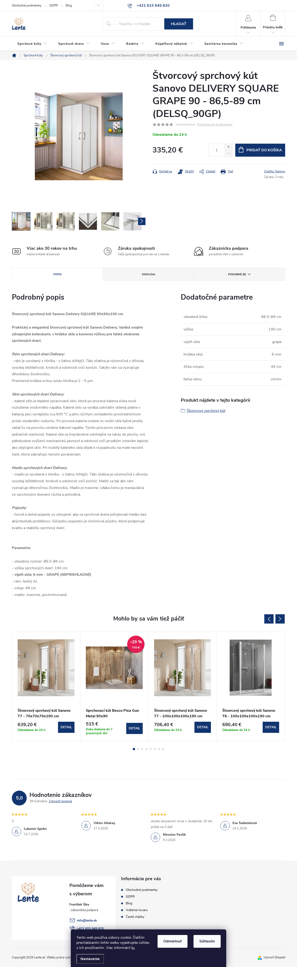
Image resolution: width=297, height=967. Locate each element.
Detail (66, 727)
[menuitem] (32, 44)
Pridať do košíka (264, 150)
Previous (269, 619)
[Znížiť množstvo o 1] (228, 153)
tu (133, 947)
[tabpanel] (46, 686)
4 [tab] (146, 749)
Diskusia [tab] (148, 274)
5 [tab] (150, 749)
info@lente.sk (87, 920)
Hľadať (178, 23)
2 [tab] (138, 749)
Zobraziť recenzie (60, 801)
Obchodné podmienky (27, 5)
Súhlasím (207, 941)
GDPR (53, 5)
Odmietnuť (172, 941)
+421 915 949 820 (90, 928)
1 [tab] (134, 749)
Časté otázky (135, 917)
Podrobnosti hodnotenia (214, 125)
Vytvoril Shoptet (274, 957)
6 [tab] (155, 749)
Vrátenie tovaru (137, 910)
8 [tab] (163, 749)
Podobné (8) (237, 274)
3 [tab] (142, 749)
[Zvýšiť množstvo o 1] (228, 147)
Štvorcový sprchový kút (206, 410)
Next (280, 619)
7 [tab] (159, 749)
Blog (69, 5)
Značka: (274, 171)
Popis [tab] (57, 274)
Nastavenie (90, 958)
